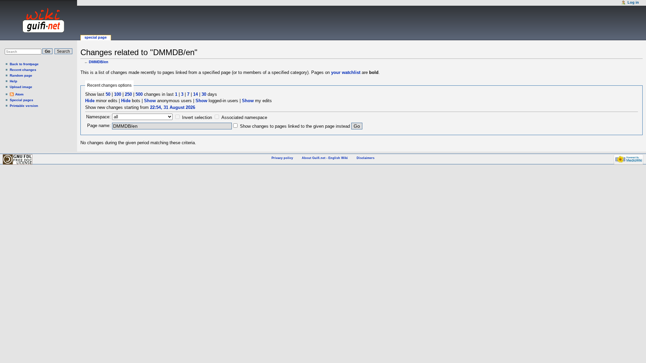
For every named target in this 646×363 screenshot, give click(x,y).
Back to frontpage (24, 64)
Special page (95, 37)
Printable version (24, 106)
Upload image (21, 87)
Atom (19, 94)
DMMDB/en (98, 62)
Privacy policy (282, 158)
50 (108, 94)
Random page (21, 75)
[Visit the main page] (37, 20)
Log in (633, 2)
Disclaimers (365, 158)
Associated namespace (244, 117)
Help (13, 81)
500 (139, 94)
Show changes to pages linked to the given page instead (295, 126)
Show (150, 100)
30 (204, 94)
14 (195, 94)
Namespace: (98, 116)
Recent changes (23, 70)
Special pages (21, 100)
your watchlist (345, 72)
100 (117, 94)
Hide (90, 100)
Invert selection (197, 117)
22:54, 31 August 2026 (172, 107)
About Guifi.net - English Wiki (325, 158)
